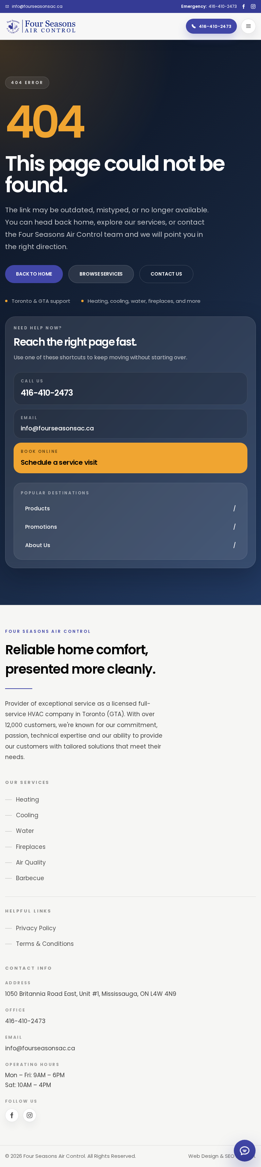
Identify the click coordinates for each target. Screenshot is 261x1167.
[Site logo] (40, 26)
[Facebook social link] (243, 6)
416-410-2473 (25, 1021)
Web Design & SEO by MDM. (222, 1156)
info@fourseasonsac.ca (40, 1048)
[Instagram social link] (253, 6)
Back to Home (34, 273)
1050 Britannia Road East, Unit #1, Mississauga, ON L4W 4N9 (90, 994)
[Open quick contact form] (245, 1151)
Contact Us (166, 273)
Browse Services (101, 273)
